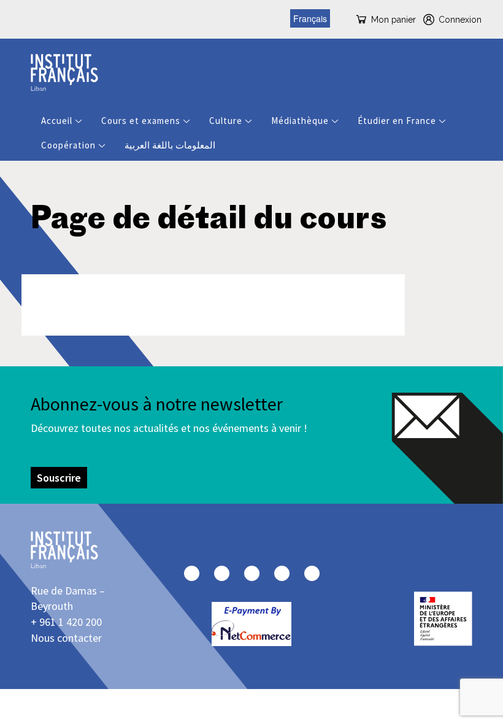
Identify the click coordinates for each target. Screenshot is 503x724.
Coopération (68, 145)
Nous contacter (66, 638)
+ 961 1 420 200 (66, 622)
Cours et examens (140, 120)
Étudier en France (397, 120)
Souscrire (59, 478)
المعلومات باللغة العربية (170, 145)
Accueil (56, 120)
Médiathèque (300, 120)
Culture (225, 120)
